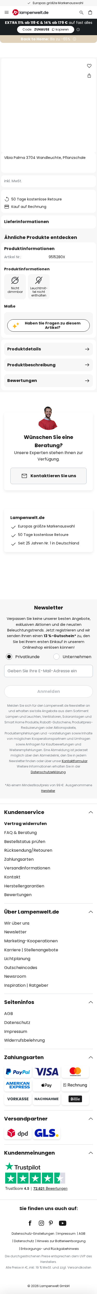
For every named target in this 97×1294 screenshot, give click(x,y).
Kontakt (12, 877)
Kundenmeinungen (29, 1152)
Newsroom (15, 976)
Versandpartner (26, 1118)
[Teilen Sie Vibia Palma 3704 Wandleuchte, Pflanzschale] (89, 75)
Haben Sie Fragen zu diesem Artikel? (52, 325)
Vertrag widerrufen (25, 824)
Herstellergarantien (24, 886)
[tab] (48, 853)
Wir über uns (16, 923)
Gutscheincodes (20, 968)
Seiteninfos (19, 1002)
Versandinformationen (27, 868)
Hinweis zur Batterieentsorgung (61, 1241)
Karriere (12, 950)
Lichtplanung (17, 959)
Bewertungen (22, 381)
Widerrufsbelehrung (24, 1040)
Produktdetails (24, 349)
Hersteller (48, 791)
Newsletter (15, 932)
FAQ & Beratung (20, 833)
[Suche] (81, 12)
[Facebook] (33, 1223)
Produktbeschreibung (31, 365)
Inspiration (15, 985)
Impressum (15, 1031)
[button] (89, 66)
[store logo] (33, 12)
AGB (8, 1014)
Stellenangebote (41, 950)
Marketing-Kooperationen (31, 941)
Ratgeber (38, 985)
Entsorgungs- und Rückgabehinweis (50, 1249)
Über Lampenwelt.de (31, 911)
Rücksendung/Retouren (28, 850)
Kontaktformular (74, 761)
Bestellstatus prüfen (24, 842)
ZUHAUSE (46, 29)
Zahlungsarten (19, 859)
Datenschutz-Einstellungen (33, 1233)
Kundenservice (24, 812)
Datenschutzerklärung (48, 772)
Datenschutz (17, 1022)
